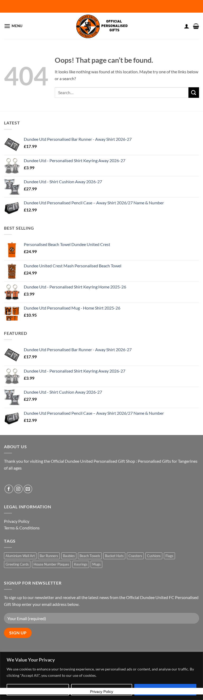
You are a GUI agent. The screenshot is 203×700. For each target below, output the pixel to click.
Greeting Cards (17, 564)
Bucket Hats (114, 556)
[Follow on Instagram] (18, 489)
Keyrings (80, 564)
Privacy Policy (16, 521)
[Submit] (193, 92)
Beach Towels (90, 556)
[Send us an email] (28, 489)
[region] (101, 676)
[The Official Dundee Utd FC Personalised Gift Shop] (101, 26)
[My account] (186, 26)
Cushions (154, 556)
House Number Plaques (51, 564)
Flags (169, 556)
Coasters (135, 556)
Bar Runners (49, 556)
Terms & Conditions (22, 527)
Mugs (96, 564)
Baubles (69, 556)
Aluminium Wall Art (20, 556)
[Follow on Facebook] (8, 489)
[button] (13, 26)
